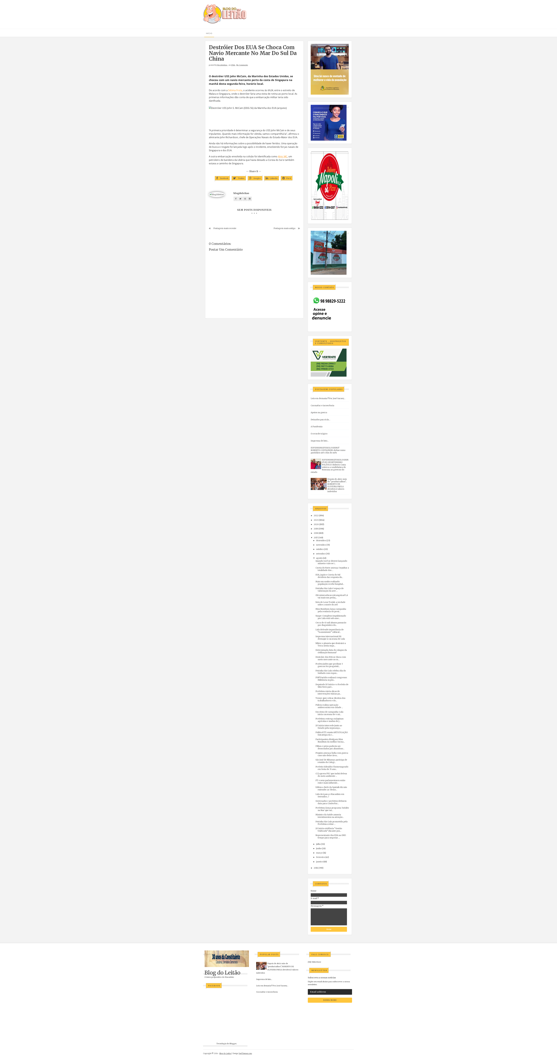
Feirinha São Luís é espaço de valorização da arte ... (329, 589)
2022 (316, 515)
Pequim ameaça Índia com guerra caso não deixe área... (331, 754)
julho (318, 844)
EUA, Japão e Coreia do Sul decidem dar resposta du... (329, 576)
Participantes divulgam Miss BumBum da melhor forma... (330, 740)
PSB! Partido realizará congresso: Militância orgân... (331, 678)
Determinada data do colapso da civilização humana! (331, 651)
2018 (316, 533)
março (319, 853)
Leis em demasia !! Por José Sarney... (328, 398)
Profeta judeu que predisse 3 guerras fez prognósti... (329, 665)
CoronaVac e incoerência (322, 405)
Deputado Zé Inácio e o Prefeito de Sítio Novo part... (331, 685)
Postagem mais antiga (284, 228)
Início (209, 33)
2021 (316, 520)
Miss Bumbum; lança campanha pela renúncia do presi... (330, 610)
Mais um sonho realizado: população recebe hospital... (329, 582)
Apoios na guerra (319, 412)
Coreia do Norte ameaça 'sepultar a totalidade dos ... (332, 569)
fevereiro (320, 857)
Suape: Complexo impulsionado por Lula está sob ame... (330, 617)
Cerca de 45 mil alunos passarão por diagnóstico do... (330, 623)
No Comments (242, 65)
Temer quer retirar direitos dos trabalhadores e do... (330, 699)
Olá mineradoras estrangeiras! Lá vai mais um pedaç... (331, 596)
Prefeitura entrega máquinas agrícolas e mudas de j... (329, 720)
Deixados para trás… (320, 419)
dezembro (321, 540)
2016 (316, 868)
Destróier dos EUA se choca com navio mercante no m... (330, 658)
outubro (319, 549)
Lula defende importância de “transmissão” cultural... (329, 630)
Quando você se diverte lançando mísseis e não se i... (331, 562)
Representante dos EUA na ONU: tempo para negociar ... (330, 836)
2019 (316, 529)
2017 (316, 537)
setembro (320, 554)
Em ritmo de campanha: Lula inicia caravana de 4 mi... (329, 713)
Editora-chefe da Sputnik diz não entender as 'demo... (331, 788)
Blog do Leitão (222, 972)
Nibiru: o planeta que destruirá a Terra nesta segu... (330, 644)
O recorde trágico (319, 433)
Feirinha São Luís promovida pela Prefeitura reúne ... (331, 822)
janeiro (319, 861)
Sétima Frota (235, 90)
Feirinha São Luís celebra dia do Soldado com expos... (330, 671)
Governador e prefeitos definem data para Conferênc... (331, 802)
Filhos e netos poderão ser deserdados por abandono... (329, 747)
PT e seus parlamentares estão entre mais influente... (330, 781)
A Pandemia (316, 426)
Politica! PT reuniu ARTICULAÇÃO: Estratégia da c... (331, 733)
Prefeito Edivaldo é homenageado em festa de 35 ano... (331, 768)
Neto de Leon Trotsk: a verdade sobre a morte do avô (330, 603)
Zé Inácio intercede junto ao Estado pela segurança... (328, 726)
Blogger (232, 1043)
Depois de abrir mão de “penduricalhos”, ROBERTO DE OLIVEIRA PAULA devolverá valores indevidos (337, 485)
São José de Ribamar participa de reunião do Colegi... (331, 761)
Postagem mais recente (224, 228)
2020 (316, 524)
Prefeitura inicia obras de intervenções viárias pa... (328, 692)
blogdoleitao (222, 65)
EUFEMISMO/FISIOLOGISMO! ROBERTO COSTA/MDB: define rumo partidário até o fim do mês (328, 450)
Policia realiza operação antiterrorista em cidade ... (329, 706)
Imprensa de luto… (320, 441)
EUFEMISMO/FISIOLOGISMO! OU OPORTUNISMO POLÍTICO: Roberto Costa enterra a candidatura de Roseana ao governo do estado (329, 466)
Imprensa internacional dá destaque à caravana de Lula (330, 637)
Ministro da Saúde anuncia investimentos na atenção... (329, 815)
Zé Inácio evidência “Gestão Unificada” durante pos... (328, 829)
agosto (319, 558)
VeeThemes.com (245, 1053)
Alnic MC (282, 156)
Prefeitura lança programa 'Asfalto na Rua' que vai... (332, 809)
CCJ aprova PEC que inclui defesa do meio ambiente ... (331, 774)
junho (318, 848)
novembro (321, 545)
